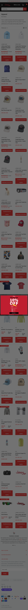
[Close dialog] (26, 296)
